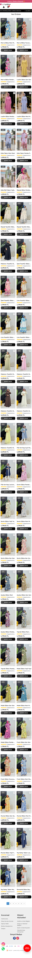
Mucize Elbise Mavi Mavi (24, 816)
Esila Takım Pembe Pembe (24, 153)
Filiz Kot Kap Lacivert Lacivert (8, 484)
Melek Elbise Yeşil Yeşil (24, 668)
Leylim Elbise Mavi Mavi (24, 116)
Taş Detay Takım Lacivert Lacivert (24, 853)
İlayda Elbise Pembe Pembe (24, 190)
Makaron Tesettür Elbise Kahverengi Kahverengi (8, 411)
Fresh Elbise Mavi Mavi (24, 779)
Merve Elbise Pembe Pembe (8, 79)
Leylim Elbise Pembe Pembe (8, 116)
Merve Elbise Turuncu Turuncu (24, 43)
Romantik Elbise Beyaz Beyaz (24, 889)
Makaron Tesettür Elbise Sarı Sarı (8, 448)
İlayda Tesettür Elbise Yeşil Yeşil (8, 227)
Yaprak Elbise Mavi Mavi (24, 632)
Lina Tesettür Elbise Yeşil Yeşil (8, 337)
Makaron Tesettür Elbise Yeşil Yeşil (8, 374)
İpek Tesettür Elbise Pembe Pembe (8, 300)
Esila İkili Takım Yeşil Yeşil (8, 190)
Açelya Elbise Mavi (7, 595)
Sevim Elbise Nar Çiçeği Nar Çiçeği (24, 558)
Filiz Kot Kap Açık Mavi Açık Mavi (24, 448)
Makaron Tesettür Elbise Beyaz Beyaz (24, 411)
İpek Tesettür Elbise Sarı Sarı (24, 264)
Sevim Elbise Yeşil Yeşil (8, 521)
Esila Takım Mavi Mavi (8, 153)
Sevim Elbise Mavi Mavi (24, 521)
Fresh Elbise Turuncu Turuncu (8, 779)
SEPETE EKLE (8, 50)
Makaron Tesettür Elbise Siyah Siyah (8, 264)
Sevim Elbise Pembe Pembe (24, 484)
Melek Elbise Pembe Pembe (8, 742)
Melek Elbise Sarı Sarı (8, 705)
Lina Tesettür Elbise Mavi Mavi (24, 337)
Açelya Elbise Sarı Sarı (24, 595)
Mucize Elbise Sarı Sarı (8, 816)
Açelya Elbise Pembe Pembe (8, 632)
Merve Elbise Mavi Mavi (8, 43)
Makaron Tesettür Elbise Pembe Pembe (24, 374)
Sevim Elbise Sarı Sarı (8, 558)
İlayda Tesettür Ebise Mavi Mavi (24, 227)
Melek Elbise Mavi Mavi (24, 705)
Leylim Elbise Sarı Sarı (24, 79)
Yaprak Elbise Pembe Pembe (8, 668)
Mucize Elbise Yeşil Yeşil (8, 853)
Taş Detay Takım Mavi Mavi (8, 889)
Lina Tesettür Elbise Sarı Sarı (24, 300)
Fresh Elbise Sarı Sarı (23, 742)
